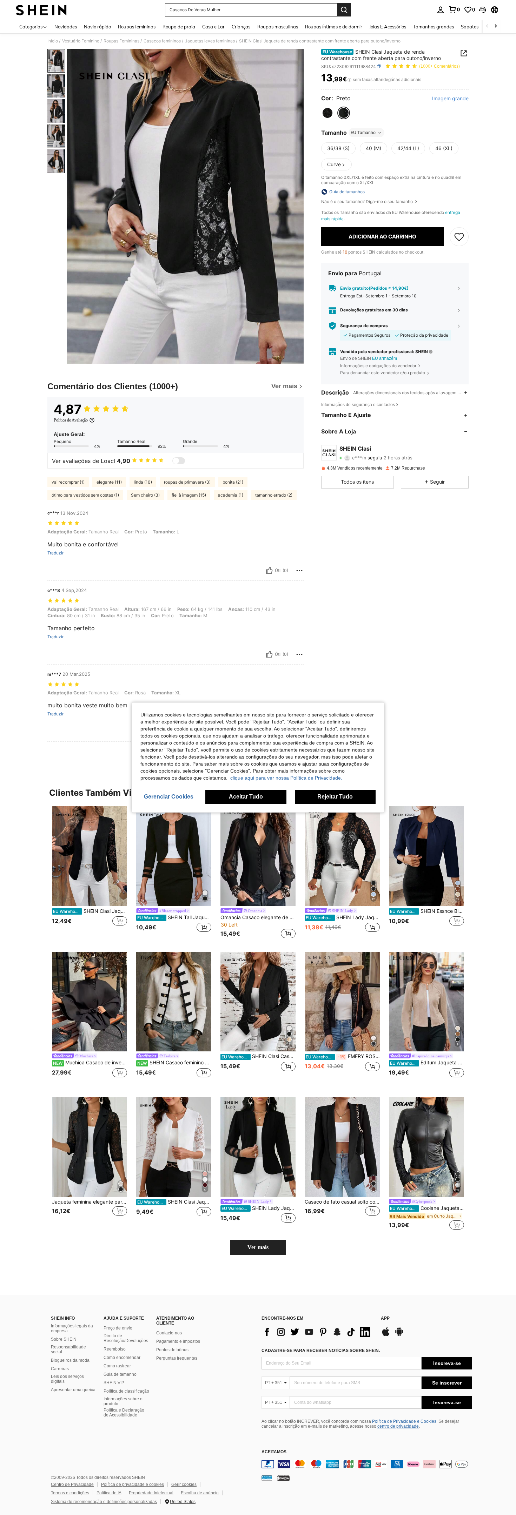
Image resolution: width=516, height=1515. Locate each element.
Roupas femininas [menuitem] (137, 26)
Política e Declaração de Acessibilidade (124, 1413)
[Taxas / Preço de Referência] (349, 79)
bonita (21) (233, 482)
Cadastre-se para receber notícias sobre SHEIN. (321, 1350)
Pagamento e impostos (178, 1341)
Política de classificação (126, 1391)
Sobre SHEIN (64, 1339)
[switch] (178, 460)
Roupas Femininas (121, 41)
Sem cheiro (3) (145, 495)
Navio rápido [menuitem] (97, 26)
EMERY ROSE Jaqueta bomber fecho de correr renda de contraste (343, 1056)
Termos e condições (70, 1492)
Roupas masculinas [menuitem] (277, 26)
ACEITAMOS (274, 1452)
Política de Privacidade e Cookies (404, 1421)
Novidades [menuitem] (65, 26)
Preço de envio (118, 1328)
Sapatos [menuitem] (469, 26)
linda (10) (143, 482)
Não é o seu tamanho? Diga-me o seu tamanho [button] (367, 201)
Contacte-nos (169, 1333)
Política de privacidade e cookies (132, 1484)
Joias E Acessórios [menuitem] (387, 26)
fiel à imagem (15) (189, 495)
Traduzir (55, 553)
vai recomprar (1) (68, 482)
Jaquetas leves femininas (210, 41)
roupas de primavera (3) (187, 482)
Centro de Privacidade (72, 1484)
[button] (482, 10)
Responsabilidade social (68, 1349)
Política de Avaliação (71, 420)
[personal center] (440, 10)
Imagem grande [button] (450, 98)
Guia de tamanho (120, 1374)
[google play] (399, 1335)
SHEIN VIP (114, 1382)
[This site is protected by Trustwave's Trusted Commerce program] (267, 1477)
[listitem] (89, 873)
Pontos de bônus (172, 1349)
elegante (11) (109, 482)
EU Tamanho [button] (363, 132)
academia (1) (230, 495)
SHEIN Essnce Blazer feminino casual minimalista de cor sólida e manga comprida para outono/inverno (427, 911)
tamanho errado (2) (273, 495)
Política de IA (109, 1492)
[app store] (386, 1335)
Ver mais (258, 1247)
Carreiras (60, 1368)
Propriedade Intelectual (151, 1492)
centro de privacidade (398, 1426)
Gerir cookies (184, 1484)
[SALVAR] (459, 236)
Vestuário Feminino (80, 41)
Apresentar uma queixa (73, 1389)
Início (52, 41)
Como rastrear (117, 1366)
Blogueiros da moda (70, 1360)
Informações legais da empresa (72, 1328)
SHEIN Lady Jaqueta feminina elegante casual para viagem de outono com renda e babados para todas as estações (343, 917)
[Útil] (269, 570)
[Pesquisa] (344, 9)
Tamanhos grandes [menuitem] (433, 26)
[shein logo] (41, 10)
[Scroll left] (487, 26)
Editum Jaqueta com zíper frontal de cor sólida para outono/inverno (427, 1062)
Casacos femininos (162, 41)
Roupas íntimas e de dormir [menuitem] (333, 26)
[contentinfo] (367, 1464)
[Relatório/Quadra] (299, 570)
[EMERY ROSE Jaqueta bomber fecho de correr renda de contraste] (342, 1002)
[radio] (327, 113)
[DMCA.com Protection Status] (283, 1477)
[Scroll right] (495, 26)
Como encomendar (122, 1357)
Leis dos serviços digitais (67, 1379)
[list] (318, 1332)
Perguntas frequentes (176, 1358)
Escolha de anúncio (200, 1492)
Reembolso (115, 1349)
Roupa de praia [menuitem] (179, 26)
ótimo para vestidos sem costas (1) (85, 495)
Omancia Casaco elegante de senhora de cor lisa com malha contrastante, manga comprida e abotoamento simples (258, 917)
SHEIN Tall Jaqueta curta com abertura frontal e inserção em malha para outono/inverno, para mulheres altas (174, 917)
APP (385, 1318)
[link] (454, 9)
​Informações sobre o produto (123, 1401)
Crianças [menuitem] (241, 26)
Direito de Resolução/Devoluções (126, 1338)
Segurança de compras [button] (364, 325)
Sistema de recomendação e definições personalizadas (104, 1501)
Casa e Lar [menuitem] (213, 26)
